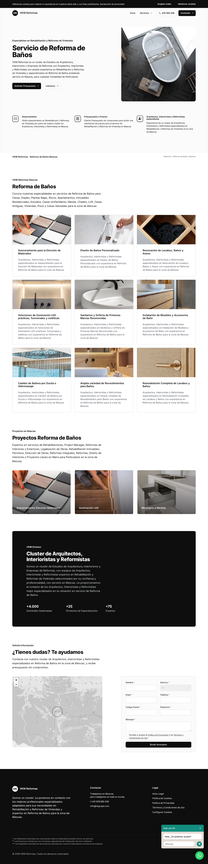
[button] (57, 711)
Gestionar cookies (187, 4)
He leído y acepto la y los (156, 736)
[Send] (199, 843)
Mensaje (130, 719)
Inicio (132, 13)
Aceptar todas (164, 4)
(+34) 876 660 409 (99, 801)
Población (165, 707)
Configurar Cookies (162, 812)
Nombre (130, 682)
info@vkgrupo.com (99, 806)
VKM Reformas (28, 12)
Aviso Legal (158, 793)
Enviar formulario (158, 744)
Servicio (164, 682)
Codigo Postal (133, 707)
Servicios (144, 13)
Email (129, 695)
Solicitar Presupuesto (25, 86)
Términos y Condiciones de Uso (168, 807)
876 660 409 (168, 13)
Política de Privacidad (158, 735)
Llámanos (50, 86)
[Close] (200, 828)
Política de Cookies (162, 798)
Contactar (185, 13)
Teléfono (165, 695)
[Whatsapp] (199, 855)
